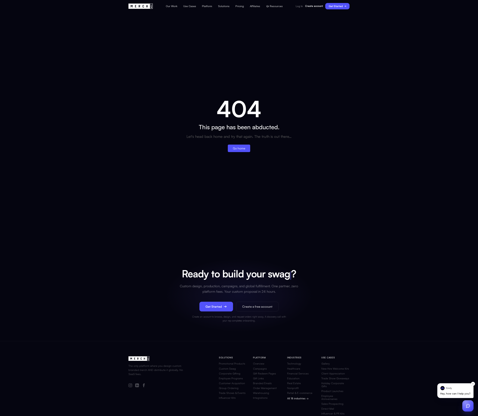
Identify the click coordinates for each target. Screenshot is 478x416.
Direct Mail (327, 408)
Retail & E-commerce (299, 392)
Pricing (239, 6)
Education (293, 378)
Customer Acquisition (232, 383)
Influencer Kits (227, 397)
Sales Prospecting (332, 403)
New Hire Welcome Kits (335, 368)
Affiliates (255, 6)
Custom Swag (227, 368)
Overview (258, 363)
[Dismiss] (473, 384)
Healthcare (293, 368)
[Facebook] (144, 385)
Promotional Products (232, 363)
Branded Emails (262, 383)
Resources (276, 6)
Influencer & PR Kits (332, 413)
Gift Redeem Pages (264, 373)
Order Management (265, 388)
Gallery (325, 363)
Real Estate (294, 383)
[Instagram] (130, 385)
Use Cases (189, 6)
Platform (207, 6)
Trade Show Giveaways (335, 378)
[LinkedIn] (137, 385)
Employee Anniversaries (329, 397)
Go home (239, 148)
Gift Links (258, 378)
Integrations (260, 397)
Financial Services (298, 373)
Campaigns (260, 368)
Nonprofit (293, 388)
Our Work (171, 6)
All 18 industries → (297, 398)
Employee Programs (231, 378)
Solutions (223, 6)
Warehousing (261, 392)
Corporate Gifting (229, 373)
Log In (299, 6)
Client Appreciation (333, 373)
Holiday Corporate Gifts (332, 385)
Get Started (336, 6)
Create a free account (257, 306)
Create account (314, 5)
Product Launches (332, 391)
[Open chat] (468, 406)
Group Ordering (228, 388)
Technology (294, 363)
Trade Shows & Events (232, 392)
